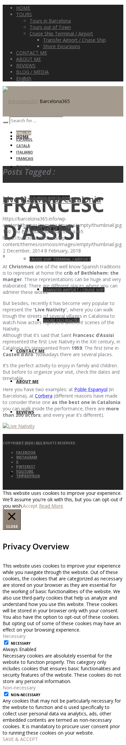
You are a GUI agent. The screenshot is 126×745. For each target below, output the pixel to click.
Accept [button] (30, 506)
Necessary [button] (14, 636)
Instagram (26, 457)
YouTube (24, 471)
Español (24, 139)
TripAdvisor (28, 476)
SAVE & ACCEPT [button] (20, 739)
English (23, 133)
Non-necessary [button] (19, 687)
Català (23, 145)
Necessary (21, 643)
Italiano (24, 152)
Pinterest (25, 466)
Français (24, 158)
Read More (51, 506)
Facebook (26, 452)
